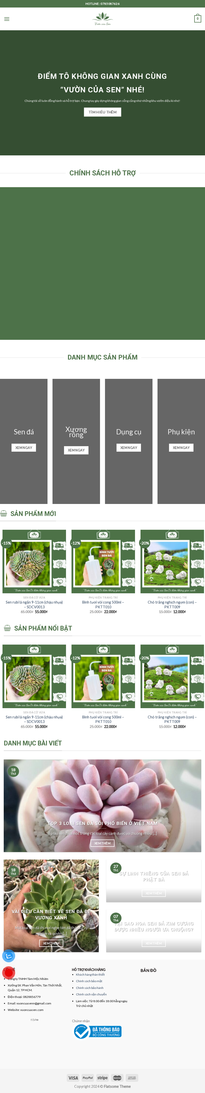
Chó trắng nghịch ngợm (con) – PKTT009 (172, 604)
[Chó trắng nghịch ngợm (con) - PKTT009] (172, 561)
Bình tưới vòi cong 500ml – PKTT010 (103, 604)
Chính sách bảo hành (90, 988)
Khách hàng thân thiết (90, 974)
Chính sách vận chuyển (91, 994)
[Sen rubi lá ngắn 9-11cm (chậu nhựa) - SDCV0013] (34, 561)
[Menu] (7, 19)
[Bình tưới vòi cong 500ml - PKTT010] (103, 561)
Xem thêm (102, 843)
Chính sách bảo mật (89, 981)
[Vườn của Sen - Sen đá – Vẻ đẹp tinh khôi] (102, 19)
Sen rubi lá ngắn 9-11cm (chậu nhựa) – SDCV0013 (34, 604)
